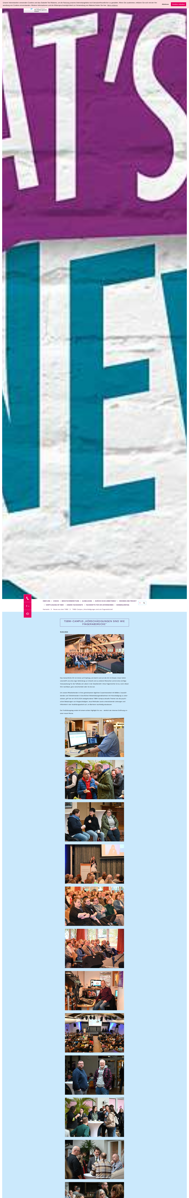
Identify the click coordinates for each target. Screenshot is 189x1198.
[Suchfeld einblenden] (142, 603)
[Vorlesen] (28, 614)
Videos (56, 601)
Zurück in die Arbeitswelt (105, 601)
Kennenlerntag (122, 605)
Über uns (46, 601)
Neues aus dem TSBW (60, 609)
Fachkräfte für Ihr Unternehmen (99, 605)
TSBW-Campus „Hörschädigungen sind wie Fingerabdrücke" (92, 609)
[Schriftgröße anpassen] (28, 606)
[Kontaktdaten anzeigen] (28, 598)
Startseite (46, 609)
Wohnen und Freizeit (128, 601)
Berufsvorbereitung (70, 601)
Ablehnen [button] (165, 4)
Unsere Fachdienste (75, 605)
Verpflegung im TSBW (55, 605)
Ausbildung (87, 601)
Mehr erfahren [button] (112, 5)
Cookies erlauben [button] (178, 4)
